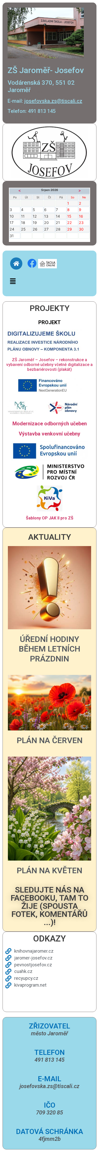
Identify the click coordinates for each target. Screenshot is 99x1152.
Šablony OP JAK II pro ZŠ (49, 518)
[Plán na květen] (49, 808)
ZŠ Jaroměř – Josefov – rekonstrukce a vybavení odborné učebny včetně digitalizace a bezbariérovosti (49, 364)
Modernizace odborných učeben (49, 424)
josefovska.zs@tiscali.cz (53, 101)
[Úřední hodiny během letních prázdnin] (49, 587)
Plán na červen (49, 740)
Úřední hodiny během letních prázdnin (49, 649)
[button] (13, 281)
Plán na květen (49, 870)
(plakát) (65, 369)
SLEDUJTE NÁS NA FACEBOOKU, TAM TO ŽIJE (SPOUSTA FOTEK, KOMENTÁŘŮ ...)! (49, 906)
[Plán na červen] (49, 702)
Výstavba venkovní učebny (49, 434)
